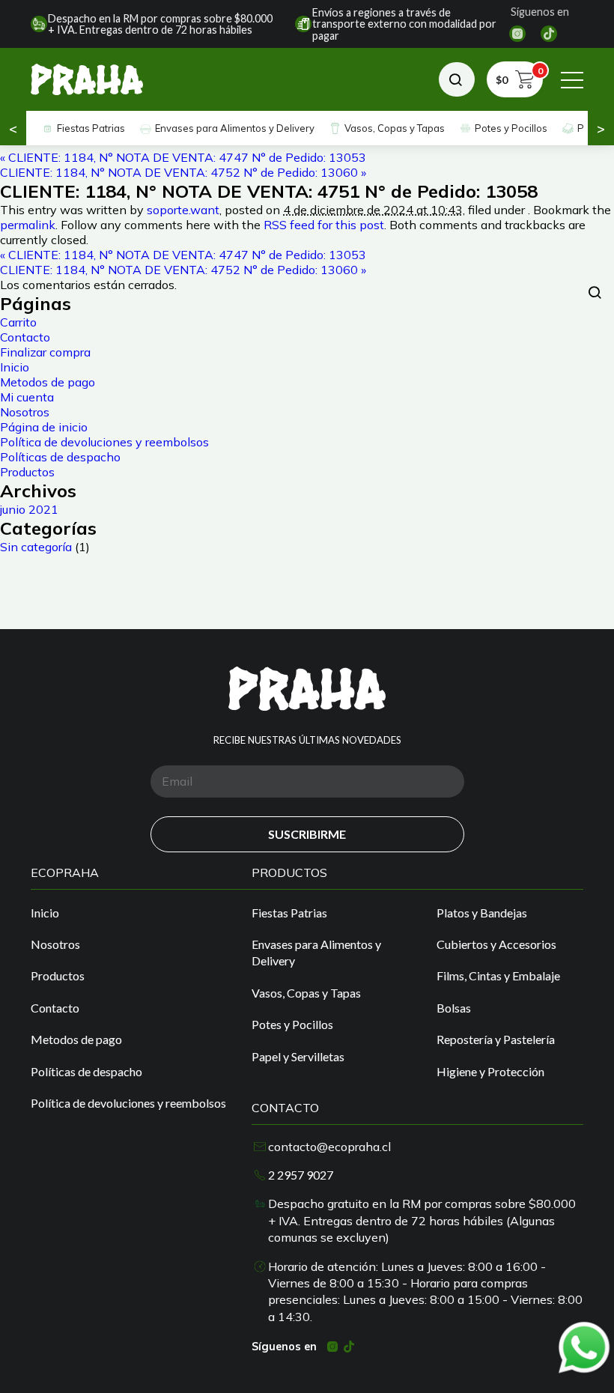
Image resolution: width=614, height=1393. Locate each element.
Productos (27, 471)
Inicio (14, 366)
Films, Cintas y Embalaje (498, 975)
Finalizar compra (45, 352)
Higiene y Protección (490, 1071)
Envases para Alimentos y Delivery (234, 128)
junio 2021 (29, 509)
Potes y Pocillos (511, 128)
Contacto (25, 337)
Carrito (18, 322)
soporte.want (183, 209)
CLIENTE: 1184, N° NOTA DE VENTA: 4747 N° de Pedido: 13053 (183, 157)
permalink (27, 224)
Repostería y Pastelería (496, 1039)
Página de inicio (44, 426)
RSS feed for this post (324, 224)
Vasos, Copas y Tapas (394, 128)
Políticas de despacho (60, 456)
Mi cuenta (27, 396)
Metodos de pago (47, 381)
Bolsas (454, 1008)
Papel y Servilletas (298, 1056)
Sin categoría (36, 546)
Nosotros (24, 411)
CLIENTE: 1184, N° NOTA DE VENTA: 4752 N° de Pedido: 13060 (183, 172)
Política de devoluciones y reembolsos (104, 441)
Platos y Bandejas (482, 912)
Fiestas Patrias (91, 128)
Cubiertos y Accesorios (496, 944)
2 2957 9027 (300, 1175)
